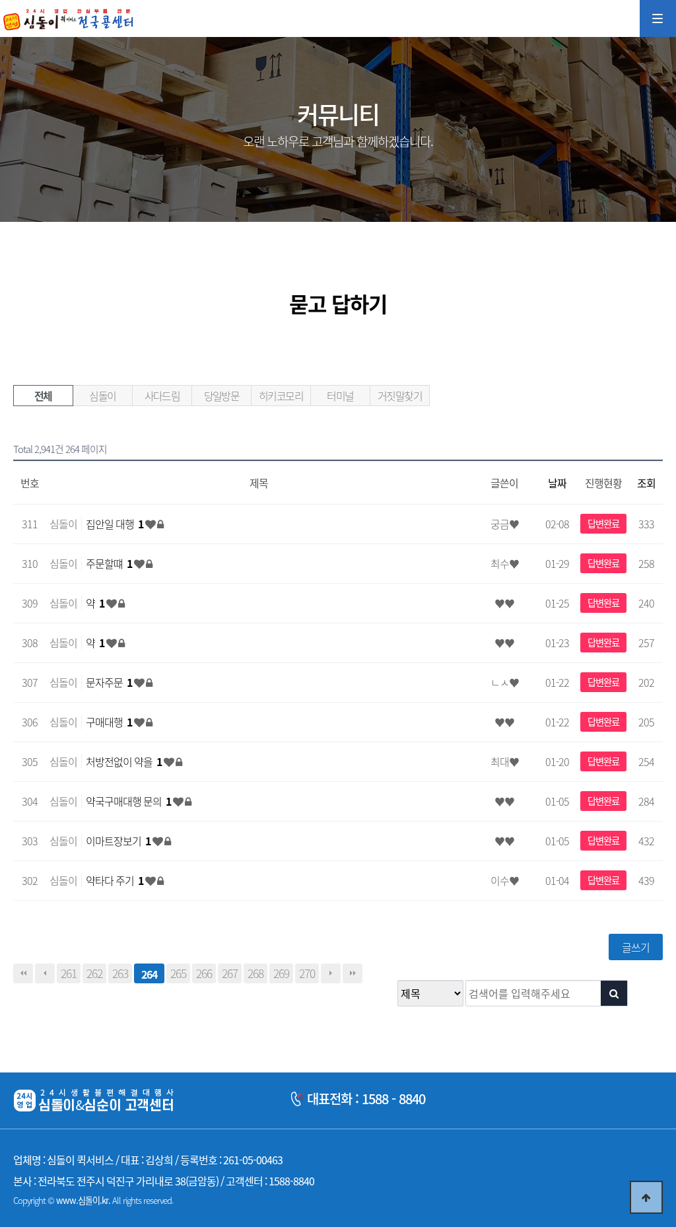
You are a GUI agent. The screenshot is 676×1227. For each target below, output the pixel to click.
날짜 (557, 483)
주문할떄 (109, 563)
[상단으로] (646, 1197)
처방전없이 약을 (124, 761)
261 (69, 973)
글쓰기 (636, 947)
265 (178, 973)
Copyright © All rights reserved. (93, 1200)
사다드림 (162, 395)
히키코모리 (281, 395)
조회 (646, 483)
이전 (45, 973)
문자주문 (109, 682)
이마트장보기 (118, 841)
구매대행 (109, 722)
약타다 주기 (114, 880)
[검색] (614, 993)
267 (230, 973)
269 (281, 973)
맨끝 (352, 973)
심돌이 (102, 395)
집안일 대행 (114, 524)
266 (204, 973)
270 (307, 973)
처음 (23, 973)
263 (120, 973)
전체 (43, 395)
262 (94, 973)
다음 (331, 973)
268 (255, 973)
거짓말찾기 (400, 395)
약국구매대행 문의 (128, 801)
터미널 (340, 395)
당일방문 (222, 395)
